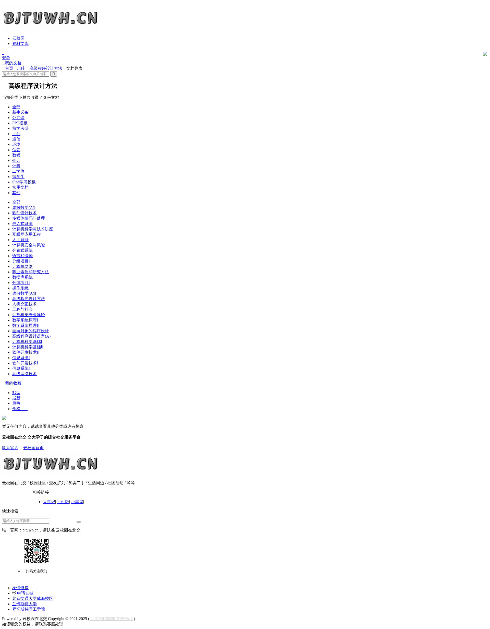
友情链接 (20, 588)
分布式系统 (22, 250)
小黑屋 (77, 502)
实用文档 (20, 187)
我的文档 (11, 63)
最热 (16, 403)
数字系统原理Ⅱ (25, 325)
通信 (16, 139)
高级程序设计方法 (46, 68)
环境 (16, 144)
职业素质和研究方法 (30, 272)
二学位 (18, 171)
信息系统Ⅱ (21, 368)
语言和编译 (22, 256)
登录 (6, 57)
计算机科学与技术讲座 (32, 229)
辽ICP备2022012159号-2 (111, 618)
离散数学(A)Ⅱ (24, 293)
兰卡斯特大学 (24, 604)
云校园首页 (33, 448)
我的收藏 (13, 383)
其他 (16, 193)
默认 (16, 392)
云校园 (18, 38)
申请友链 (24, 593)
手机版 (63, 502)
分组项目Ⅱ (21, 261)
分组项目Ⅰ (21, 282)
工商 (16, 134)
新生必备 (20, 112)
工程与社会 (22, 309)
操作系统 (20, 288)
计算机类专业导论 (28, 315)
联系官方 (10, 448)
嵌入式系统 (22, 223)
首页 (7, 68)
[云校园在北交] (50, 28)
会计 (16, 160)
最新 (16, 398)
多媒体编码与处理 (28, 218)
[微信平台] (36, 551)
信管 (16, 150)
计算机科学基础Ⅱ (27, 347)
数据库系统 (22, 277)
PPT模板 (20, 123)
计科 (20, 68)
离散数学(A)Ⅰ (23, 207)
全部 (16, 107)
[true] (79, 522)
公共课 (18, 117)
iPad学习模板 (24, 182)
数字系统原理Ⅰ (25, 320)
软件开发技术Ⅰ (25, 363)
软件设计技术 (24, 213)
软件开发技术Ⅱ (25, 352)
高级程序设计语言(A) (31, 336)
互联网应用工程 (26, 234)
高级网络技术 (24, 374)
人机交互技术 (24, 304)
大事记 (49, 502)
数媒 (16, 155)
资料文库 (20, 43)
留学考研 (20, 128)
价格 (20, 409)
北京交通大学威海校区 (32, 598)
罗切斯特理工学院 (28, 609)
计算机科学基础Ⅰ (27, 341)
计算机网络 (22, 266)
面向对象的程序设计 (30, 331)
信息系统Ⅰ (21, 357)
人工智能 (20, 240)
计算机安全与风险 (28, 245)
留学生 (18, 176)
